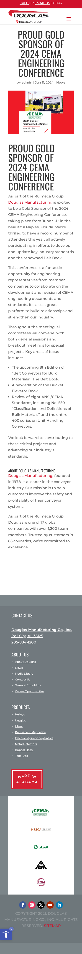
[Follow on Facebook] (22, 905)
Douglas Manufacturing (30, 202)
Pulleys (20, 714)
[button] (6, 934)
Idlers (19, 726)
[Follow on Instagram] (32, 905)
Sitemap (52, 926)
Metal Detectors (26, 744)
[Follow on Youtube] (50, 905)
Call (24, 3)
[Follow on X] (41, 905)
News (60, 82)
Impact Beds (24, 750)
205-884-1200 (23, 642)
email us (42, 3)
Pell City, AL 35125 (27, 636)
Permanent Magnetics (30, 732)
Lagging (20, 720)
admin (27, 82)
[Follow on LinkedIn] (59, 905)
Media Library (24, 673)
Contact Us (22, 679)
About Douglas (25, 661)
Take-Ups (21, 755)
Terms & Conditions (28, 685)
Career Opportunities (29, 691)
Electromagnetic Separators (34, 738)
